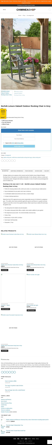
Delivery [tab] (46, 170)
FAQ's (2, 406)
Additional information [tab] (17, 170)
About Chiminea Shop (6, 403)
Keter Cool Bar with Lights (32, 305)
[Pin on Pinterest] (12, 160)
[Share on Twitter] (7, 160)
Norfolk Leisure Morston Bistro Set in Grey (36, 264)
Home (19, 15)
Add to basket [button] (31, 310)
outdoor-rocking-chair (36, 157)
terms (13, 143)
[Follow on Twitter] (7, 372)
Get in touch (4, 401)
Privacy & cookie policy (6, 408)
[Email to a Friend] (10, 160)
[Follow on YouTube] (14, 372)
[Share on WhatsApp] (2, 160)
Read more (4, 350)
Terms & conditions (5, 410)
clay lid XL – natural (5, 305)
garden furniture (26, 3)
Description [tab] (5, 170)
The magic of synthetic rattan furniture (14, 385)
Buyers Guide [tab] (38, 170)
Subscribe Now (19, 146)
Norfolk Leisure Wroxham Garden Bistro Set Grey (12, 264)
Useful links (4, 404)
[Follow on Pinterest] (12, 372)
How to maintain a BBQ (10, 381)
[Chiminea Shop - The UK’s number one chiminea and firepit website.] (26, 9)
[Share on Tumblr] (14, 160)
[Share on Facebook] (5, 160)
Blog (26, 441)
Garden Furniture (5, 411)
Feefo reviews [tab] (29, 170)
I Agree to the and (14, 143)
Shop (24, 15)
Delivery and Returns (6, 399)
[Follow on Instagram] (5, 372)
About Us (22, 441)
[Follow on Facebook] (2, 372)
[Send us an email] (10, 372)
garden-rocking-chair (7, 157)
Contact (30, 441)
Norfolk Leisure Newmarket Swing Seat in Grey (11, 345)
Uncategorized (30, 15)
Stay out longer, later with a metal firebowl (15, 390)
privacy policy (20, 143)
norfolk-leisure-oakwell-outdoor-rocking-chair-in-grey (22, 157)
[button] (3, 9)
